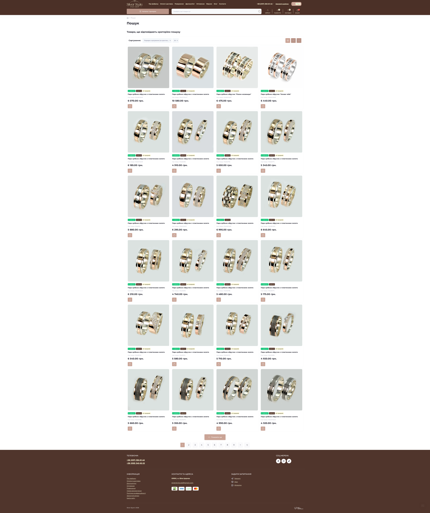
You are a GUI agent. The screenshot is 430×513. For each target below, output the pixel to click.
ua (299, 4)
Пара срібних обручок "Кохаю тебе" (276, 94)
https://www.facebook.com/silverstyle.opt (278, 461)
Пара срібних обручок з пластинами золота (146, 94)
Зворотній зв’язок (133, 496)
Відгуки (209, 4)
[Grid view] (287, 40)
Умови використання (134, 491)
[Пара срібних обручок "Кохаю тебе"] (281, 67)
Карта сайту (131, 498)
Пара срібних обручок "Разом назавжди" (233, 94)
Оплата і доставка (166, 4)
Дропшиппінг (131, 483)
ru (294, 4)
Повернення (179, 4)
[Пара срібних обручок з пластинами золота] (148, 67)
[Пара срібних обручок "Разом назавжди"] (237, 67)
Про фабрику (153, 4)
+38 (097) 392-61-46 (136, 460)
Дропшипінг (190, 4)
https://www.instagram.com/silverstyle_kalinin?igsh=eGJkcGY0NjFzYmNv (283, 461)
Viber (236, 482)
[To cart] (130, 106)
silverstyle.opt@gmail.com (182, 483)
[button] (298, 508)
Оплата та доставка (133, 481)
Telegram (237, 478)
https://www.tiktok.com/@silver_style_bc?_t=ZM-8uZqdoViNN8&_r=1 (289, 461)
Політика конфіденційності (136, 493)
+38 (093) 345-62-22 (136, 463)
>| (247, 445)
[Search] (259, 11)
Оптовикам (200, 4)
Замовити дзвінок (282, 4)
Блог (215, 4)
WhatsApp (238, 485)
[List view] (293, 40)
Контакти (222, 4)
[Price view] (299, 40)
